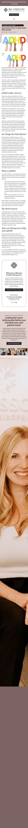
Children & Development (9, 25)
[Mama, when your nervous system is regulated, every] (3, 352)
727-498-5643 (14, 4)
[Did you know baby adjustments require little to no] (14, 352)
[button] (14, 19)
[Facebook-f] (14, 302)
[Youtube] (16, 302)
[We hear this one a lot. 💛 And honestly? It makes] (25, 352)
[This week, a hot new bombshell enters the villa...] (19, 352)
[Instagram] (12, 302)
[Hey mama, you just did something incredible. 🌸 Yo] (8, 352)
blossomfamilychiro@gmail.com (9, 254)
